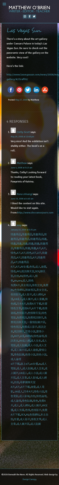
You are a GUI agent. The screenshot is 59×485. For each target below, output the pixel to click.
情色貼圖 (19, 354)
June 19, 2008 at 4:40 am (22, 198)
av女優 (34, 363)
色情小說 (30, 354)
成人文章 (22, 377)
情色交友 (37, 285)
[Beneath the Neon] (29, 10)
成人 (37, 266)
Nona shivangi (24, 194)
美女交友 (41, 290)
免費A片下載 (34, 303)
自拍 (16, 276)
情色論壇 (38, 336)
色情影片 (16, 294)
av (40, 363)
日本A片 (21, 303)
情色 (13, 253)
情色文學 (16, 308)
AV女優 (24, 266)
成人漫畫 (39, 299)
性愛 (44, 303)
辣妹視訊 (30, 290)
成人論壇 (16, 359)
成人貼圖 (22, 345)
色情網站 (19, 290)
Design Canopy (29, 479)
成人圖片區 (20, 350)
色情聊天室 (34, 313)
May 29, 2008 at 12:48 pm (22, 136)
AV (21, 276)
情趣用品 (16, 234)
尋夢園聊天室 (28, 382)
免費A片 (15, 285)
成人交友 (36, 340)
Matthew (22, 163)
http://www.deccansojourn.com (35, 212)
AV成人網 (24, 340)
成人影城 (33, 377)
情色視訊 (16, 327)
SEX (37, 271)
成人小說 (33, 345)
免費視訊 (22, 317)
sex (20, 280)
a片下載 (15, 363)
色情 (32, 266)
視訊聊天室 (27, 271)
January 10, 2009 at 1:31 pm (23, 229)
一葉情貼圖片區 (36, 322)
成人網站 (38, 294)
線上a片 (25, 363)
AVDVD (29, 336)
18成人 (18, 299)
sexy (19, 225)
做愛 (43, 266)
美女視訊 (26, 285)
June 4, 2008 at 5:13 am (21, 167)
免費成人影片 (30, 327)
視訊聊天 (19, 331)
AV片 (17, 336)
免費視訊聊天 (35, 317)
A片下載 (36, 308)
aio (15, 280)
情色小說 (41, 354)
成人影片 (27, 294)
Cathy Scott (23, 132)
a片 (16, 262)
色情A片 (26, 308)
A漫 (22, 336)
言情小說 (30, 331)
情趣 (44, 239)
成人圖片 (28, 299)
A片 (39, 248)
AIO (19, 271)
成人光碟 (19, 410)
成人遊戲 (33, 350)
